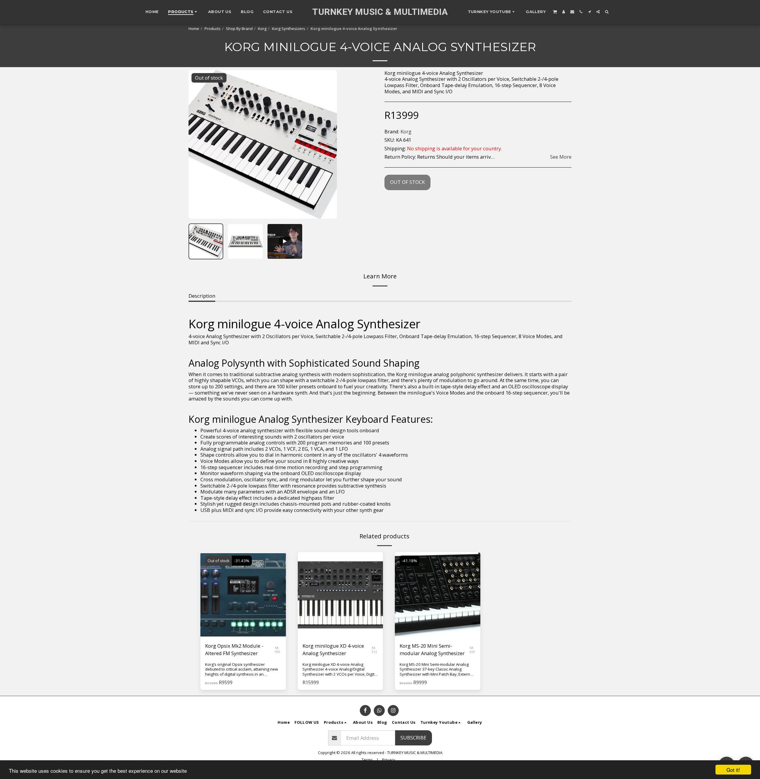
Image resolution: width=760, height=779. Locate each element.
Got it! (733, 769)
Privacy (388, 759)
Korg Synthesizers (288, 28)
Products (213, 28)
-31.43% (241, 560)
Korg (262, 28)
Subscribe (413, 737)
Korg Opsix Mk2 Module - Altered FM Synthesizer (234, 649)
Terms (367, 759)
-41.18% (409, 560)
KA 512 (374, 650)
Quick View (243, 623)
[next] (327, 144)
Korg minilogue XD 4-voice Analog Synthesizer (333, 649)
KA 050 (277, 650)
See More (560, 157)
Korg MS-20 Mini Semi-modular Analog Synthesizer (432, 649)
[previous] (198, 144)
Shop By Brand (239, 28)
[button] (492, 12)
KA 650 (472, 650)
